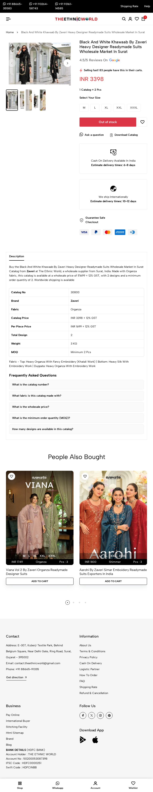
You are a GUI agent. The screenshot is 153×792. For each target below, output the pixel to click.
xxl (42, 556)
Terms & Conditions (92, 651)
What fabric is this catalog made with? (36, 395)
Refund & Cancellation (93, 693)
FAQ (82, 681)
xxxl (52, 556)
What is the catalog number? (30, 384)
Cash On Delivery (90, 663)
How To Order (88, 675)
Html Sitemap (15, 733)
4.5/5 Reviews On (94, 60)
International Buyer (18, 721)
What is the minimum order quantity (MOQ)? (41, 418)
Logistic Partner (89, 669)
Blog (9, 744)
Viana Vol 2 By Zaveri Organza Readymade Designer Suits (37, 572)
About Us (85, 645)
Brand (9, 739)
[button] (68, 63)
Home (10, 32)
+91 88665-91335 (27, 669)
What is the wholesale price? (30, 407)
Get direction (14, 677)
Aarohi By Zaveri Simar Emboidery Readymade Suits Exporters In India (113, 572)
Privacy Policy (88, 657)
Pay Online (13, 715)
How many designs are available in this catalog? (42, 429)
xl (34, 556)
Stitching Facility (16, 727)
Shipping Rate (88, 687)
